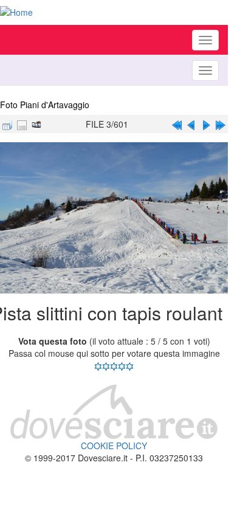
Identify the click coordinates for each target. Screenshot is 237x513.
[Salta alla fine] (220, 124)
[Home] (114, 12)
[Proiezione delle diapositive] (36, 124)
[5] (130, 366)
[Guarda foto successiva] (206, 124)
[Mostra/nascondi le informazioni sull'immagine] (22, 124)
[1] (98, 366)
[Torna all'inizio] (177, 124)
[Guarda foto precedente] (191, 124)
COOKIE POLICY (114, 445)
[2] (106, 366)
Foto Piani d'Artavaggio (44, 104)
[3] (114, 366)
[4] (122, 366)
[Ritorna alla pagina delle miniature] (7, 124)
